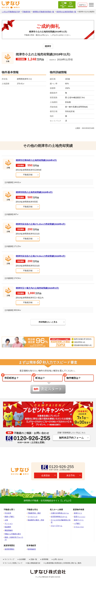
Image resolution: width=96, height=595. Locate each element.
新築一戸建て (9, 517)
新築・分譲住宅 (14, 538)
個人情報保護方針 (33, 563)
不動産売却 (26, 12)
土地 (6, 520)
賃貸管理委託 (9, 549)
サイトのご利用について (13, 563)
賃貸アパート (79, 520)
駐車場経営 (32, 549)
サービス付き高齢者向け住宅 (60, 521)
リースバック (32, 517)
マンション (9, 523)
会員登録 (45, 475)
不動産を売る (32, 510)
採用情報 (45, 559)
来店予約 (70, 475)
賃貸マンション (79, 517)
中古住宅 (8, 513)
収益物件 (8, 527)
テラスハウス (79, 527)
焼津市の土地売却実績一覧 (66, 12)
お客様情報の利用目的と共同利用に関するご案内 (63, 563)
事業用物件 (9, 530)
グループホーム (56, 526)
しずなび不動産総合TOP (11, 12)
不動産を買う (9, 510)
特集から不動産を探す (13, 534)
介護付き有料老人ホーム (60, 513)
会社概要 (22, 559)
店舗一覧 (33, 559)
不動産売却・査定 (34, 513)
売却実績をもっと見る (48, 322)
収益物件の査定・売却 (36, 520)
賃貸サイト (78, 513)
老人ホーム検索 (56, 510)
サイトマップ (9, 559)
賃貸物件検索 (78, 510)
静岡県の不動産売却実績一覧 (43, 12)
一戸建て (77, 523)
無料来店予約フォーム (71, 437)
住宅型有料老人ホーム (59, 517)
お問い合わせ (58, 559)
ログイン (82, 5)
